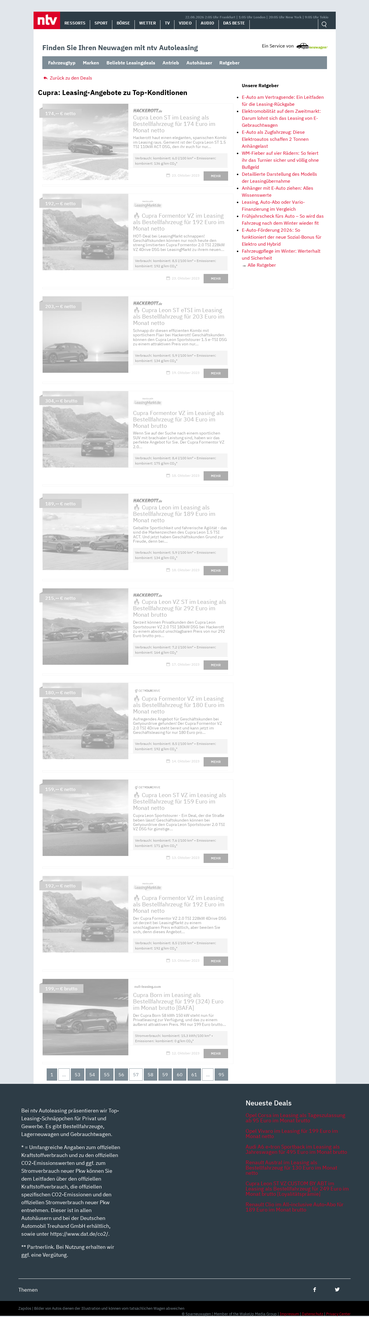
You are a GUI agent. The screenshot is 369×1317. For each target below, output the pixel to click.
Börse (123, 23)
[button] (47, 20)
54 (92, 1074)
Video (185, 23)
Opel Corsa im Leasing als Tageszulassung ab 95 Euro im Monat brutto (295, 1118)
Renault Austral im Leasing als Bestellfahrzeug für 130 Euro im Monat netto (291, 1167)
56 (121, 1074)
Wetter (147, 23)
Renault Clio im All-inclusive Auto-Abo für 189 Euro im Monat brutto (295, 1207)
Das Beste (234, 23)
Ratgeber (229, 63)
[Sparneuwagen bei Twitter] (337, 1289)
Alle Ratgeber (262, 265)
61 (194, 1074)
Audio (207, 23)
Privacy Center (338, 1313)
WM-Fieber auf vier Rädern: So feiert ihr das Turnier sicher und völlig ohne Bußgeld (280, 160)
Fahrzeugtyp (62, 63)
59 (165, 1074)
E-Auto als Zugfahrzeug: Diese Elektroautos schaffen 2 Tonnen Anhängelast (275, 139)
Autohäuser (199, 63)
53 (78, 1074)
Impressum (289, 1313)
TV (167, 23)
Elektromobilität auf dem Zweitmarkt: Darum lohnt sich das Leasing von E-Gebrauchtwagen (281, 118)
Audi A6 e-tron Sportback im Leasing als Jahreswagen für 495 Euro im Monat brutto (296, 1149)
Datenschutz (312, 1313)
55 (107, 1074)
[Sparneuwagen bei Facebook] (314, 1289)
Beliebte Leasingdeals (130, 63)
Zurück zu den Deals (70, 78)
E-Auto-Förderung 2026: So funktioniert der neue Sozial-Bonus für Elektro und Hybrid (281, 237)
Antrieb (170, 63)
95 (221, 1074)
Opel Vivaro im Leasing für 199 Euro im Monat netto (292, 1134)
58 (150, 1074)
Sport (101, 23)
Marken (91, 63)
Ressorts (74, 23)
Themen (28, 1289)
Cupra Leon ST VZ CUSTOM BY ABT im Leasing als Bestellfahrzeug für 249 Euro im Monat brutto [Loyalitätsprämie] (297, 1188)
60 (180, 1074)
